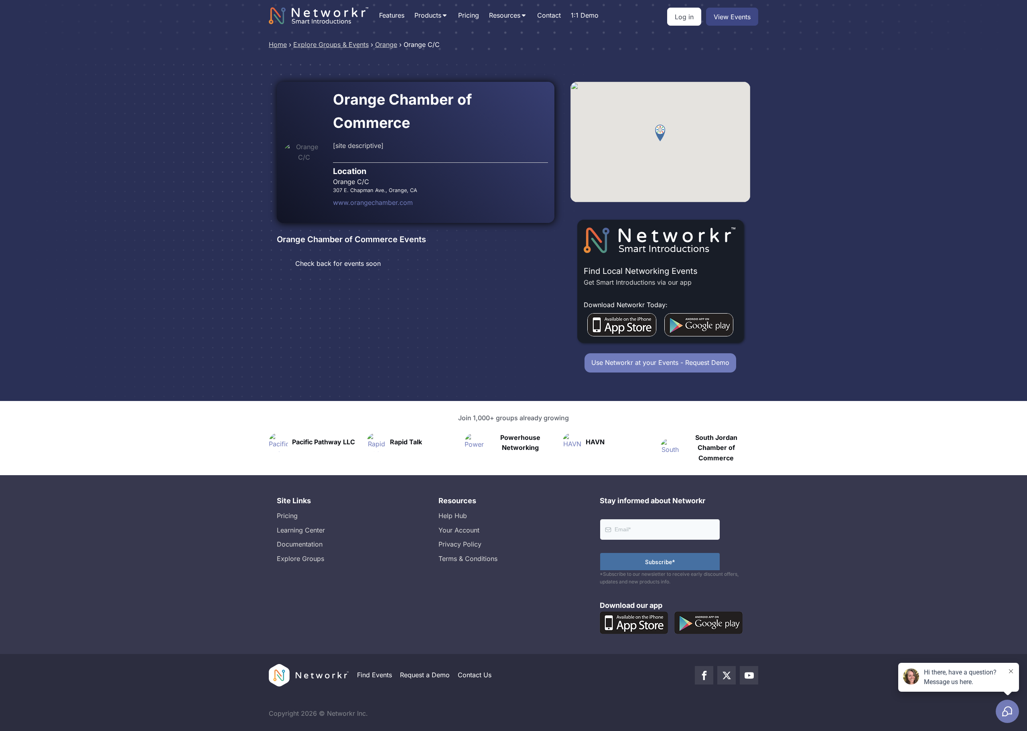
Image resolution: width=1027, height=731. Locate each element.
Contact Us (474, 675)
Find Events (374, 675)
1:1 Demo (585, 15)
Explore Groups (300, 559)
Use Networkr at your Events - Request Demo (660, 362)
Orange (386, 44)
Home (278, 44)
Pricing (468, 15)
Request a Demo (425, 675)
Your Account (458, 530)
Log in (684, 17)
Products (427, 15)
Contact (549, 15)
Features (391, 15)
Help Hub (452, 516)
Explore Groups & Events (331, 44)
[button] (660, 133)
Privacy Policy (459, 544)
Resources (504, 15)
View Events (732, 17)
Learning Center (301, 530)
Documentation (300, 544)
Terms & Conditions (467, 559)
